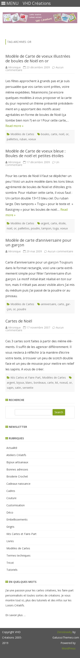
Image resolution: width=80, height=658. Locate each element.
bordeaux (40, 382)
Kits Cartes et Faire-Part (25, 377)
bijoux (20, 382)
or (67, 134)
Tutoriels (11, 570)
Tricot (10, 563)
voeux (32, 139)
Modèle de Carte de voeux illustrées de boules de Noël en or (37, 58)
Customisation (15, 505)
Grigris (10, 527)
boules (45, 134)
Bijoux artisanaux (17, 462)
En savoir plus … (15, 615)
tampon (46, 228)
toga (56, 228)
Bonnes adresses (17, 469)
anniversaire (48, 304)
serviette (28, 387)
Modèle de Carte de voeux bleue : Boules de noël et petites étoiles (35, 153)
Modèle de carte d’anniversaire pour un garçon (38, 243)
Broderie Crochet (17, 476)
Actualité (11, 448)
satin (18, 387)
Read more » (14, 126)
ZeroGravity (64, 632)
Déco (9, 512)
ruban (23, 139)
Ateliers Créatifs (16, 455)
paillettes (12, 139)
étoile (62, 223)
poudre (35, 228)
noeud (64, 382)
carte (54, 134)
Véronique (14, 67)
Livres (10, 541)
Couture (11, 498)
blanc (29, 382)
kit (56, 382)
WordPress (69, 648)
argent (45, 223)
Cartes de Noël (18, 321)
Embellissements (17, 519)
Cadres (10, 491)
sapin (10, 387)
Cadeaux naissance (18, 483)
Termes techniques (18, 555)
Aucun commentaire (60, 251)
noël (61, 134)
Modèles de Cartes (22, 134)
